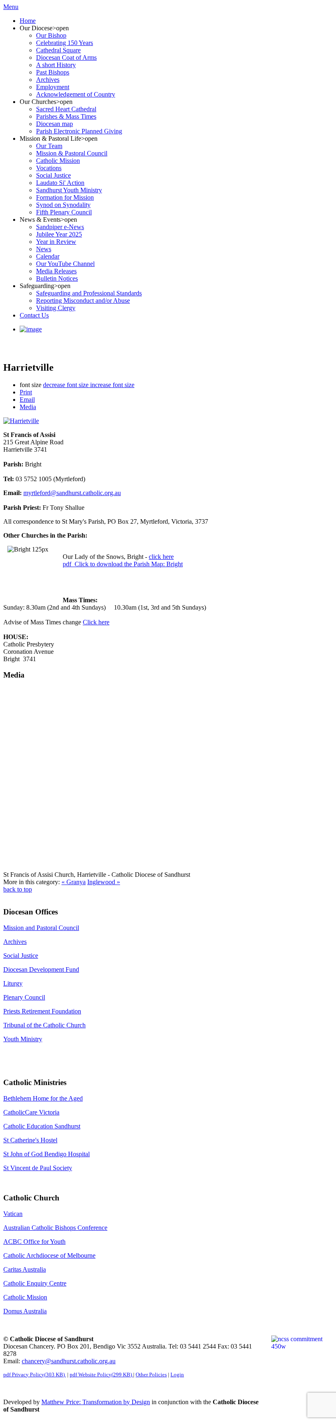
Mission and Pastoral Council (41, 927)
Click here (96, 622)
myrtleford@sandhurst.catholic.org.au (72, 492)
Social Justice (20, 955)
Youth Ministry (22, 1039)
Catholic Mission (25, 1297)
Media (28, 406)
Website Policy (101, 1374)
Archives (15, 941)
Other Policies (151, 1374)
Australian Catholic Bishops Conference (55, 1227)
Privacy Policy (34, 1374)
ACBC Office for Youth (34, 1241)
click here (161, 556)
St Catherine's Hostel (30, 1140)
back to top (17, 889)
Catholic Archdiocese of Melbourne (49, 1255)
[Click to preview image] (21, 420)
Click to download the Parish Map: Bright (123, 564)
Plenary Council (24, 997)
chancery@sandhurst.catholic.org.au (69, 1361)
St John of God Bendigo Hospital (46, 1154)
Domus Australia (25, 1311)
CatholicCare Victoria (31, 1112)
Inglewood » (103, 881)
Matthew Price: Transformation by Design (95, 1401)
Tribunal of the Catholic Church (44, 1025)
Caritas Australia (24, 1269)
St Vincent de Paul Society (37, 1167)
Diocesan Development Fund (41, 969)
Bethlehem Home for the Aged (43, 1098)
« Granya (73, 881)
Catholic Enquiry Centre (34, 1283)
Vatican (13, 1213)
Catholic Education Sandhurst (41, 1126)
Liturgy (13, 983)
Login (177, 1374)
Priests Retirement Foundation (42, 1011)
